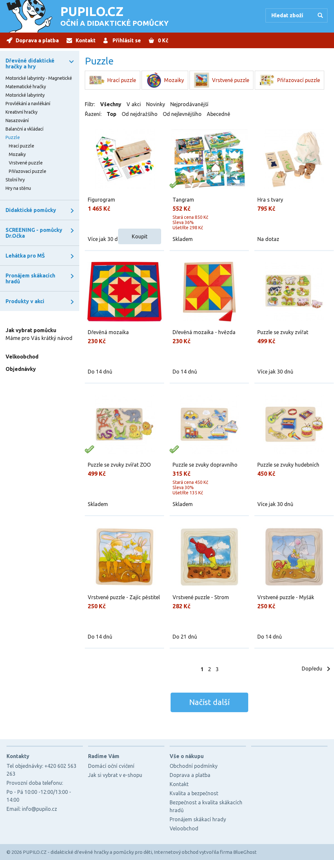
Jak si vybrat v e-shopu (115, 775)
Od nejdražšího (140, 114)
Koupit (139, 236)
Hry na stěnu (18, 188)
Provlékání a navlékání (28, 103)
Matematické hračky (26, 86)
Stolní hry (15, 179)
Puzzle (13, 137)
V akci (134, 104)
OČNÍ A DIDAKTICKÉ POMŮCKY (114, 15)
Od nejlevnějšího (182, 114)
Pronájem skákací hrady (198, 819)
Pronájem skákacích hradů (30, 278)
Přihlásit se (127, 40)
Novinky (155, 104)
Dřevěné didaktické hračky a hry (30, 63)
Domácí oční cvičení (111, 766)
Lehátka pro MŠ (25, 256)
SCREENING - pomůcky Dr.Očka (34, 233)
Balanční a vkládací (24, 129)
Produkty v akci (25, 301)
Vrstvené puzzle (26, 162)
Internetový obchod (176, 852)
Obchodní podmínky (194, 766)
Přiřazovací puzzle (27, 171)
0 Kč (163, 40)
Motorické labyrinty (25, 95)
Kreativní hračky (22, 112)
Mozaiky (17, 154)
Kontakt (86, 40)
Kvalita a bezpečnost (194, 793)
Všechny (110, 104)
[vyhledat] (321, 15)
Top (111, 114)
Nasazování (17, 120)
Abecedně (218, 114)
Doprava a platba (37, 40)
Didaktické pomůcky (31, 210)
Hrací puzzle (21, 145)
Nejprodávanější (189, 104)
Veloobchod (184, 828)
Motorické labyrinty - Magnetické (39, 78)
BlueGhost (245, 852)
